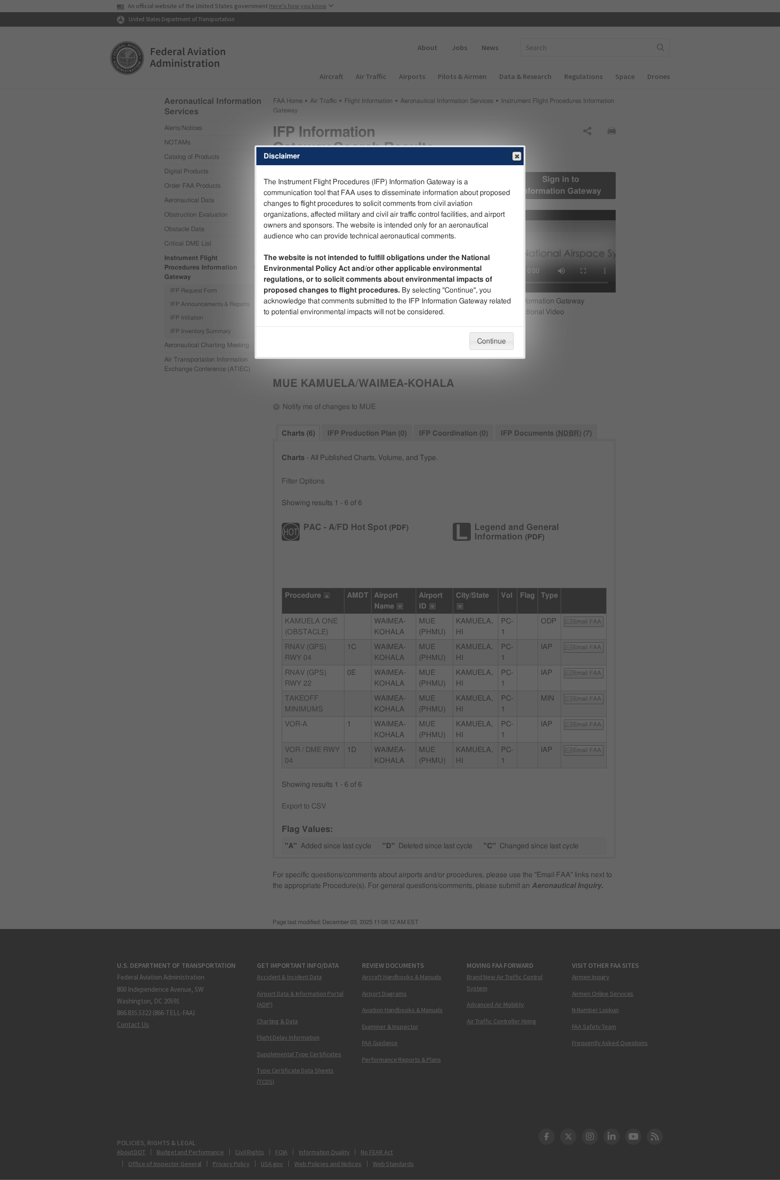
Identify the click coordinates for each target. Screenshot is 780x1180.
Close (516, 156)
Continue (491, 341)
